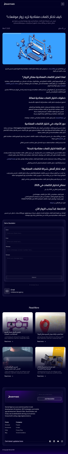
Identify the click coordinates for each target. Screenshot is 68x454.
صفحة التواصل (11, 159)
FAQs (6, 430)
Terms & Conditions (21, 432)
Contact (18, 427)
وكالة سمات (51, 69)
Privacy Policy (19, 430)
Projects (18, 425)
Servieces (7, 425)
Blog (6, 432)
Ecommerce (8, 427)
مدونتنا (52, 203)
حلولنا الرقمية (60, 118)
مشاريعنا (60, 138)
